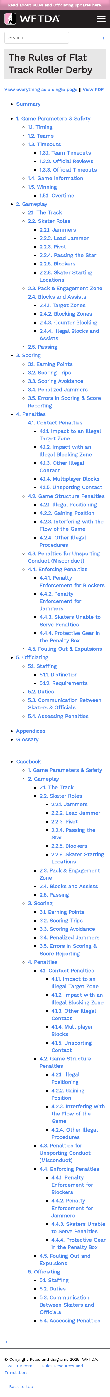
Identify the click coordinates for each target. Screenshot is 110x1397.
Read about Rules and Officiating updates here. (55, 5)
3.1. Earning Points (50, 364)
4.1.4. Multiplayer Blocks (69, 479)
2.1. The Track (45, 212)
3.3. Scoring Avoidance (55, 381)
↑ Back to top (18, 1386)
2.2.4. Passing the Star (68, 255)
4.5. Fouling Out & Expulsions (65, 649)
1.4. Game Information (55, 178)
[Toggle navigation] (101, 20)
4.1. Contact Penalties (55, 422)
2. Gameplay (31, 204)
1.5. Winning (42, 187)
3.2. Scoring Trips (49, 372)
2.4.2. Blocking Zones (66, 314)
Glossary (27, 739)
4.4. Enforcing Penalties (57, 569)
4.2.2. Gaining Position (67, 513)
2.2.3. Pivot (53, 247)
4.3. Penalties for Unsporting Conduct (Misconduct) (65, 1152)
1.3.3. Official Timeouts (68, 170)
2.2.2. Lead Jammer (64, 238)
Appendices (30, 731)
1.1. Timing (40, 127)
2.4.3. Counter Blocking (68, 322)
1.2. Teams (41, 136)
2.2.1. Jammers (58, 230)
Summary (28, 104)
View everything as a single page (40, 89)
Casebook (28, 761)
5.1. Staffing (42, 666)
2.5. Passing (42, 347)
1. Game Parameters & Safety (53, 118)
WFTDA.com (19, 1365)
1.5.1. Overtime (57, 195)
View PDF (93, 89)
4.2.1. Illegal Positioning (68, 504)
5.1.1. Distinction (59, 674)
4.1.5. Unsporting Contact (71, 487)
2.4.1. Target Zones (63, 305)
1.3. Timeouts (44, 144)
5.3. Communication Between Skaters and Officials (67, 1304)
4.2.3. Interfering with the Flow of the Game (78, 1113)
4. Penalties (31, 414)
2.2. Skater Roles (49, 221)
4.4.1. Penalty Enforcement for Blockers (72, 1184)
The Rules (32, 19)
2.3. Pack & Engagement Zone (65, 288)
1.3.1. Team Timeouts (65, 153)
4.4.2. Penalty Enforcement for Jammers (60, 601)
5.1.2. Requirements (64, 683)
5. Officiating (32, 657)
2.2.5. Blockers (57, 263)
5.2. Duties (41, 691)
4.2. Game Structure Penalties (66, 496)
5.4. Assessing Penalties (58, 716)
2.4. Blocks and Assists (57, 297)
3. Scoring (28, 355)
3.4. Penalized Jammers (58, 389)
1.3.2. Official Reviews (66, 161)
